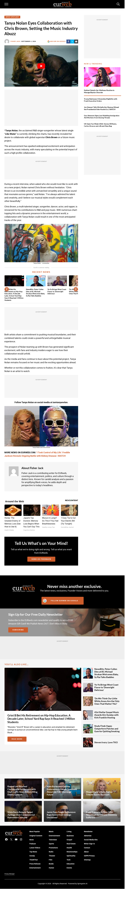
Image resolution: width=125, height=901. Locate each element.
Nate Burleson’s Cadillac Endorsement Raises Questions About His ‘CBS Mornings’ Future (62, 790)
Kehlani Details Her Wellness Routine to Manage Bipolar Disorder (99, 91)
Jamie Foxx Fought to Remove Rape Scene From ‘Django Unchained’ (61, 815)
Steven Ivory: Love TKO (106, 742)
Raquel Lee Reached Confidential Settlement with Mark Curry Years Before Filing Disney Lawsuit (22, 790)
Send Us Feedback (41, 559)
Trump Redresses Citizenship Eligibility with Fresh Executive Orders (100, 100)
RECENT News (41, 272)
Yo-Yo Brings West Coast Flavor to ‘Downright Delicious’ (56, 291)
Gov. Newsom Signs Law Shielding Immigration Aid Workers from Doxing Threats (101, 116)
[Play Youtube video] (41, 66)
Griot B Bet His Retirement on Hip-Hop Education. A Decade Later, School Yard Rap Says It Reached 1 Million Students (14, 294)
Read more (19, 739)
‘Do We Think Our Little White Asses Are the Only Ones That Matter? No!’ (107, 701)
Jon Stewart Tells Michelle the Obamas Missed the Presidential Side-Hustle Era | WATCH (101, 108)
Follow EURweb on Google (64, 601)
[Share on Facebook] (68, 41)
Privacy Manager (10, 874)
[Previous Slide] (7, 289)
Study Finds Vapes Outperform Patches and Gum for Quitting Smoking (107, 729)
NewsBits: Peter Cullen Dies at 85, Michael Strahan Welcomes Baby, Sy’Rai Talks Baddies (35, 292)
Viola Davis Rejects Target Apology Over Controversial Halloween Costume (21, 815)
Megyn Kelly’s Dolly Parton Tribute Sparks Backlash (99, 793)
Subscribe (18, 630)
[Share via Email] (76, 41)
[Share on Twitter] (72, 41)
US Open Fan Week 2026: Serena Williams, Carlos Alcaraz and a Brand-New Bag (100, 125)
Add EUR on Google (58, 41)
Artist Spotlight (12, 17)
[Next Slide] (76, 289)
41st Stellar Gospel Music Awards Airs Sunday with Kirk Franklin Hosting (106, 715)
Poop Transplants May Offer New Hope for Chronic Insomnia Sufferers (101, 815)
